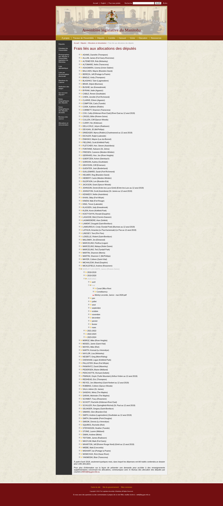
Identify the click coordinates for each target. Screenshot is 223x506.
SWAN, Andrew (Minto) (92, 435)
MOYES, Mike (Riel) (91, 347)
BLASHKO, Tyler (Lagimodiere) (96, 81)
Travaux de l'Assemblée (83, 38)
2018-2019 (91, 272)
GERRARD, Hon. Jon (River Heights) (98, 155)
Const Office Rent (104, 289)
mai (93, 285)
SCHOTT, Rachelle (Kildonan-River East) (100, 402)
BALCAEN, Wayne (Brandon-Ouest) (97, 71)
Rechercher (128, 3)
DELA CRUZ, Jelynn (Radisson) (96, 126)
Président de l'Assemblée (63, 49)
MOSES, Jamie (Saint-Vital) (94, 344)
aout (94, 305)
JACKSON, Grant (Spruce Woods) (97, 185)
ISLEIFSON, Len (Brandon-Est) (95, 181)
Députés (100, 38)
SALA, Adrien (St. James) (93, 389)
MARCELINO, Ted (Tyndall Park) (96, 250)
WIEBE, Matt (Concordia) (93, 448)
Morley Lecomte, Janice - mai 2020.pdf (110, 295)
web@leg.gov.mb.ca (143, 495)
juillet (94, 302)
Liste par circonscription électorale (64, 74)
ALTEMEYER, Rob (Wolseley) (95, 61)
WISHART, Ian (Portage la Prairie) (97, 451)
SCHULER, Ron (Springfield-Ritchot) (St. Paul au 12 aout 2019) (109, 405)
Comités (111, 38)
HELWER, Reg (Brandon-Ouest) (96, 175)
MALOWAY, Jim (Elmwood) (94, 240)
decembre (96, 318)
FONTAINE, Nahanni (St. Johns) (96, 149)
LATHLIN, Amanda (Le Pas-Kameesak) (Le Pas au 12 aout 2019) (109, 230)
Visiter (132, 38)
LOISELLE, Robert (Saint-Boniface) (97, 237)
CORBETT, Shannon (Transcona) (96, 110)
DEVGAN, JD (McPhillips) (93, 129)
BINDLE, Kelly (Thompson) (94, 77)
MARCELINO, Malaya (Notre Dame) (97, 246)
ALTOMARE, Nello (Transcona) (96, 65)
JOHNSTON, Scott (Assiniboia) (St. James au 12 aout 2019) (107, 191)
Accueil (95, 3)
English (103, 3)
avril (93, 282)
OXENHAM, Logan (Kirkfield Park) (97, 360)
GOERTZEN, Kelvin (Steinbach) (96, 159)
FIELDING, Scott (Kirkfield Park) (96, 142)
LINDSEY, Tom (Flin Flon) (93, 233)
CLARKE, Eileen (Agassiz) (94, 100)
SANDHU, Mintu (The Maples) (95, 392)
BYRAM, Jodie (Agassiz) (93, 90)
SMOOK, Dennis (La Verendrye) (96, 422)
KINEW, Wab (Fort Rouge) (93, 201)
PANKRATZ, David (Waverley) (95, 366)
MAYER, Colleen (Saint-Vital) (95, 259)
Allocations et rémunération (63, 124)
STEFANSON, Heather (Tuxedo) (96, 428)
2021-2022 (91, 331)
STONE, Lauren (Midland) (93, 431)
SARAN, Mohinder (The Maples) (96, 396)
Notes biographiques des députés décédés (64, 110)
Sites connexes (126, 487)
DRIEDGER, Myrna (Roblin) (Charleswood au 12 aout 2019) (107, 133)
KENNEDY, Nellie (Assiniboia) (95, 194)
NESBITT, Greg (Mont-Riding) (95, 357)
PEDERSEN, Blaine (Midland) (95, 370)
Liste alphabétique (63, 67)
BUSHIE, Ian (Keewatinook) (94, 87)
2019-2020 (91, 276)
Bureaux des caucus (63, 118)
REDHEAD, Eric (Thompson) (95, 379)
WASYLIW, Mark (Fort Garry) (94, 441)
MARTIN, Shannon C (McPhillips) (96, 256)
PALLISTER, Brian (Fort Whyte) (96, 363)
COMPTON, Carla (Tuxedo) (94, 103)
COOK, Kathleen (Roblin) (93, 107)
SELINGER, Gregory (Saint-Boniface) (98, 409)
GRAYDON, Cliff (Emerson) (94, 165)
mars (94, 327)
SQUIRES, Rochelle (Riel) (94, 425)
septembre (96, 308)
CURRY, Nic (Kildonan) (92, 123)
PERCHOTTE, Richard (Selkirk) (96, 373)
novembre (96, 314)
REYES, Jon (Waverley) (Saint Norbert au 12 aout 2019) (106, 383)
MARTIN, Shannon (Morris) (94, 253)
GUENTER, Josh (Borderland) (95, 168)
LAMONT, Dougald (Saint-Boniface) (97, 224)
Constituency (102, 292)
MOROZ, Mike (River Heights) (95, 340)
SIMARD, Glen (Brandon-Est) (95, 412)
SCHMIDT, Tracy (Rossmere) (95, 399)
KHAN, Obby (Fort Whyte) (93, 198)
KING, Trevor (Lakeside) (93, 204)
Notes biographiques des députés (64, 101)
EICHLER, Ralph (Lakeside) (94, 136)
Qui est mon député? (63, 94)
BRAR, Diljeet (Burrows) (93, 84)
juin (93, 298)
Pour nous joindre (114, 3)
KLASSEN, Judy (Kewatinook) (95, 207)
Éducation (143, 38)
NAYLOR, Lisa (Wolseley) (93, 353)
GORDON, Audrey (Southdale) (95, 162)
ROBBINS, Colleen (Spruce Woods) (97, 386)
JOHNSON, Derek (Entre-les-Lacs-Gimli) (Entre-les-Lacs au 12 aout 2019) (113, 188)
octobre (95, 311)
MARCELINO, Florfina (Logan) (95, 243)
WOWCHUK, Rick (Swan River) (96, 454)
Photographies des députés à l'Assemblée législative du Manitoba (64, 58)
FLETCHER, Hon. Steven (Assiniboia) (98, 146)
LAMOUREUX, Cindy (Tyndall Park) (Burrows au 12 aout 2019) (109, 227)
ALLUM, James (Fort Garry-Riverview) (98, 58)
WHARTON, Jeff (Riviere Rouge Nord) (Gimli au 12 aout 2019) (108, 444)
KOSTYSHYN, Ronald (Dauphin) (96, 214)
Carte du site (95, 487)
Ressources (156, 38)
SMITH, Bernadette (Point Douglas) (97, 418)
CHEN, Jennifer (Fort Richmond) (96, 97)
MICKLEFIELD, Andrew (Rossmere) (97, 266)
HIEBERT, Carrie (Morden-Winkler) (97, 178)
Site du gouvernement (111, 487)
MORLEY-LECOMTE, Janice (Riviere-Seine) (101, 269)
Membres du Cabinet (63, 81)
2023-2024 (91, 337)
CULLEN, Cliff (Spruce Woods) (95, 120)
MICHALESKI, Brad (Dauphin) (95, 263)
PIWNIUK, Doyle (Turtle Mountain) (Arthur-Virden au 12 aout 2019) (110, 376)
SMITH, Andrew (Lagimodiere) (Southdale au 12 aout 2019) (107, 415)
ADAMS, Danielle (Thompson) (95, 55)
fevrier (94, 324)
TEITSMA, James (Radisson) (95, 438)
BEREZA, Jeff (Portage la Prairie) (96, 74)
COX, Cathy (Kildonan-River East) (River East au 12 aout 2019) (109, 113)
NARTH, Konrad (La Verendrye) (96, 350)
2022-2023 (91, 334)
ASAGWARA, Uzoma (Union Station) (98, 68)
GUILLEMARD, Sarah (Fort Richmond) (99, 172)
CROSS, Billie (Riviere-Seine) (95, 116)
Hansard (122, 38)
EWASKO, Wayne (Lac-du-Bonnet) (97, 139)
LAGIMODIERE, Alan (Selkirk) (95, 220)
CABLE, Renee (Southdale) (94, 94)
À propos (65, 38)
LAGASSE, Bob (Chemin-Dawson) (97, 217)
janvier (95, 321)
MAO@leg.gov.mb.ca (90, 472)
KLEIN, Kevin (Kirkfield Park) (95, 211)
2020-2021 (91, 279)
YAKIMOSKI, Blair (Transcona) (95, 457)
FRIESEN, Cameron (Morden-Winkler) (98, 152)
